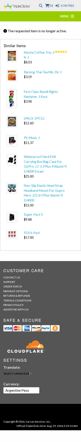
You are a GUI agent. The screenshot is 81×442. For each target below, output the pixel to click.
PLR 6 (32, 233)
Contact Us (11, 277)
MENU (65, 16)
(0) (51, 5)
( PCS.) (34, 118)
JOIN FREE (67, 5)
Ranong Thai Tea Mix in (42, 72)
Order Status (12, 286)
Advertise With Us (15, 309)
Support (9, 282)
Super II (33, 214)
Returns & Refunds (16, 295)
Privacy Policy (13, 305)
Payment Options (15, 291)
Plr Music (32, 138)
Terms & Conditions (17, 300)
